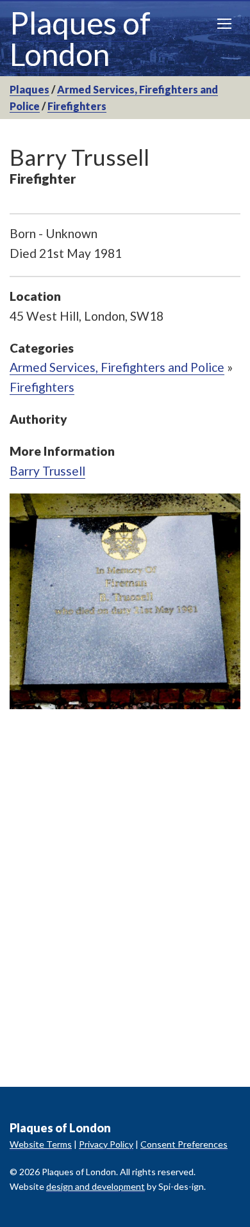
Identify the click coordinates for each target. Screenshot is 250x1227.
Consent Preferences (184, 1144)
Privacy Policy (106, 1144)
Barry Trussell (47, 470)
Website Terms (41, 1144)
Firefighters (76, 106)
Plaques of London (80, 38)
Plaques (29, 89)
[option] (125, 601)
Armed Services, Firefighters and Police (117, 367)
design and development (95, 1186)
